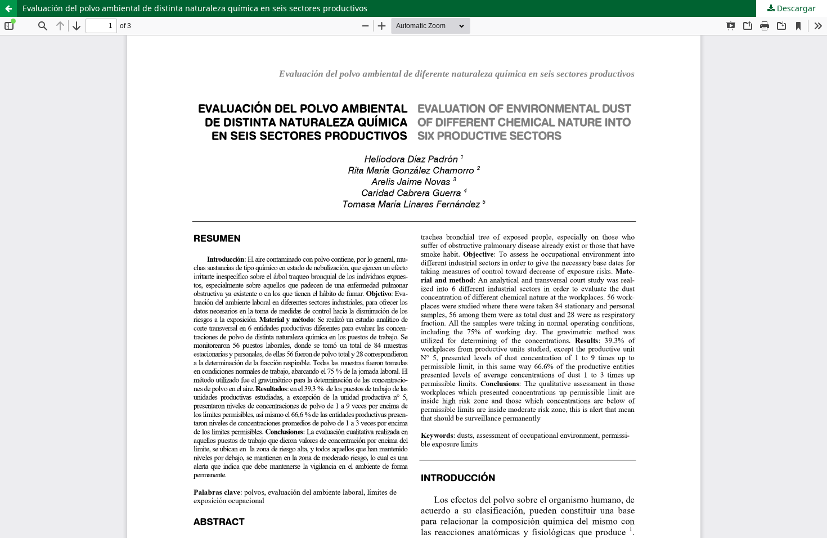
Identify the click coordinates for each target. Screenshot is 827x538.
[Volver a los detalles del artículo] (8, 8)
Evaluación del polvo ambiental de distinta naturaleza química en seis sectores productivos (195, 8)
